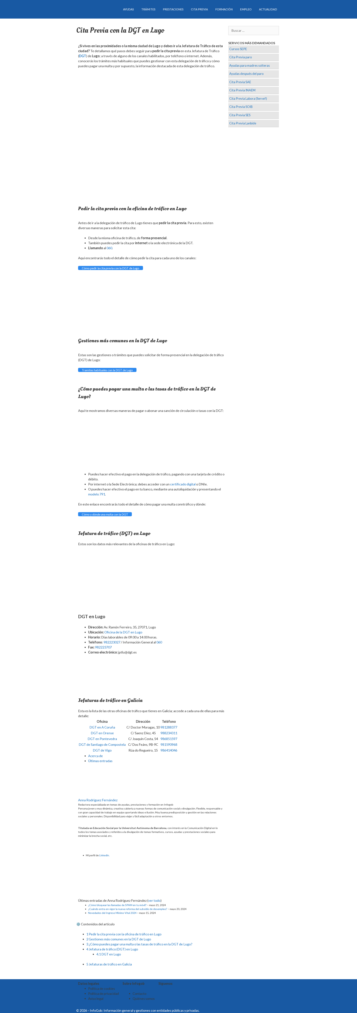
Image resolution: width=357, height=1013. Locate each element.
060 (109, 248)
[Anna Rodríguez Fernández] (101, 795)
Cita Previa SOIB (241, 107)
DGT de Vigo (102, 750)
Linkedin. (104, 855)
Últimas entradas (100, 761)
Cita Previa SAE (240, 82)
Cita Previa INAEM (242, 90)
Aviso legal (95, 998)
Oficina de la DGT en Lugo (123, 632)
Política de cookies (101, 988)
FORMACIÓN (224, 9)
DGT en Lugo (108, 954)
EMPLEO (246, 9)
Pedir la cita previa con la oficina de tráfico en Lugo (123, 934)
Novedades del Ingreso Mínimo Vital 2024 (112, 912)
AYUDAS (128, 9)
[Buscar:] (253, 30)
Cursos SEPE (238, 49)
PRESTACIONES (173, 9)
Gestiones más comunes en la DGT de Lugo (118, 939)
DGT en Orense (102, 733)
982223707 (103, 647)
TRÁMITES (148, 9)
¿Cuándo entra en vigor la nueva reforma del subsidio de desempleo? (127, 908)
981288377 (168, 727)
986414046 (168, 750)
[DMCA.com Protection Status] (209, 1010)
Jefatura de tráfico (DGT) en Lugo (112, 949)
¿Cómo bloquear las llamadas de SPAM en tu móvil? (117, 905)
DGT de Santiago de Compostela (102, 744)
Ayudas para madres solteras (249, 65)
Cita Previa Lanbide (242, 123)
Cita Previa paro (240, 57)
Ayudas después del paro (246, 74)
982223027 (112, 642)
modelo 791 (96, 494)
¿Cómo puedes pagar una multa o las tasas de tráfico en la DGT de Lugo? (139, 944)
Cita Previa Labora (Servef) (248, 98)
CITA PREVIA (199, 9)
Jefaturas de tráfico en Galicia (109, 964)
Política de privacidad (103, 993)
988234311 (168, 733)
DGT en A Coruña (102, 727)
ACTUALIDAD (268, 9)
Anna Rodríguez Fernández (98, 800)
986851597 (168, 739)
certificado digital (183, 484)
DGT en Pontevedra (102, 739)
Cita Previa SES (239, 115)
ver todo (154, 900)
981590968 (168, 744)
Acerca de (95, 756)
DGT (82, 56)
